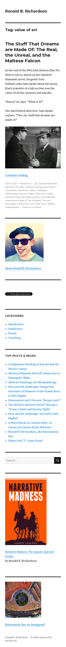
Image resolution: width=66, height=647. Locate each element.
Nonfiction (15, 328)
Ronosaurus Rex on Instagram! (25, 624)
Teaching (14, 337)
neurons (24, 193)
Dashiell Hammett (47, 183)
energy (38, 187)
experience (49, 187)
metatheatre (12, 193)
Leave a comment (31, 207)
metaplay (42, 190)
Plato (31, 193)
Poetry (12, 333)
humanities (10, 190)
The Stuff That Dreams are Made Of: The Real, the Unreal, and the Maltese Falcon (32, 52)
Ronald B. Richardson (26, 11)
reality (50, 193)
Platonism (40, 193)
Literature (22, 190)
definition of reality (15, 187)
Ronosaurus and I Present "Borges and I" (34, 400)
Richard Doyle (12, 197)
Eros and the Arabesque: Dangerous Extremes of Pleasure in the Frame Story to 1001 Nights (34, 391)
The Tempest (34, 200)
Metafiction (26, 183)
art (36, 183)
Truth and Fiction (25, 203)
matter (32, 190)
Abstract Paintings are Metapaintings (32, 382)
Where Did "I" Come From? (25, 440)
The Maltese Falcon (31, 197)
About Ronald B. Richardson (23, 268)
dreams (29, 187)
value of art (41, 203)
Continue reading (16, 175)
